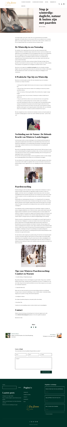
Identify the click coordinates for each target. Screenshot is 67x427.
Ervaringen (26, 399)
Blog (25, 401)
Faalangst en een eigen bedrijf (7, 395)
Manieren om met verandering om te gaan (9, 404)
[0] (64, 4)
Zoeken (3, 384)
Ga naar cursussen (49, 413)
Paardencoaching (27, 394)
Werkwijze (26, 392)
